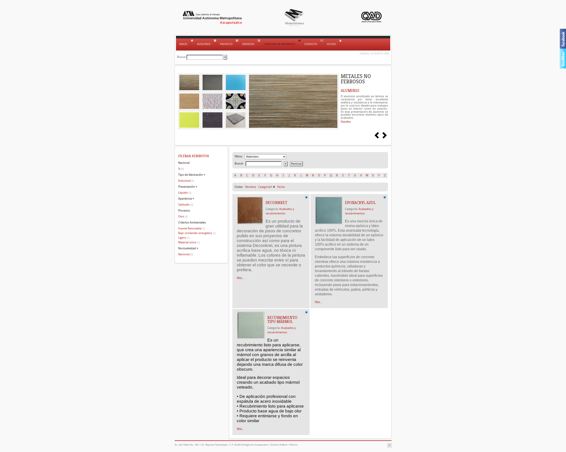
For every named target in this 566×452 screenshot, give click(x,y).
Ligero (183, 237)
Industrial (186, 180)
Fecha (281, 187)
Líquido (184, 192)
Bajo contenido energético (197, 233)
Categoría (264, 187)
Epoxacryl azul (360, 202)
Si (181, 168)
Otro (182, 216)
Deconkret (276, 202)
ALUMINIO (350, 90)
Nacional (185, 254)
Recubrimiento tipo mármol (282, 319)
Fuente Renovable (191, 228)
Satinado (185, 204)
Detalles (346, 121)
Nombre (250, 187)
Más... (240, 278)
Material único (189, 242)
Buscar (181, 57)
